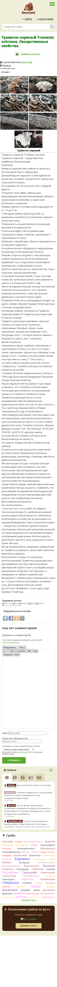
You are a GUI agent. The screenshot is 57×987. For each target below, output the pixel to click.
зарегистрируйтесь (11, 642)
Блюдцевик (7, 855)
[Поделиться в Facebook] (11, 618)
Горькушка (50, 883)
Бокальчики (20, 855)
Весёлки (6, 862)
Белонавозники (25, 848)
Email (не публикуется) (14, 738)
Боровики (22, 859)
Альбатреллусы (33, 841)
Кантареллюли (48, 897)
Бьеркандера (39, 859)
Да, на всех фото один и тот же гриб (34, 785)
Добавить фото (28, 926)
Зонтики (21, 897)
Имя (4, 733)
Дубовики (7, 893)
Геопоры (50, 869)
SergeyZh (26, 62)
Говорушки (10, 882)
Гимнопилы (9, 875)
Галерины (8, 869)
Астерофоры (22, 845)
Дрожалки (49, 890)
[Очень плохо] (7, 603)
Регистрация (46, 19)
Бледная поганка (47, 852)
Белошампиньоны (11, 852)
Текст (22, 647)
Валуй (52, 859)
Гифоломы (27, 879)
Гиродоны (50, 876)
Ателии (34, 845)
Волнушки (24, 862)
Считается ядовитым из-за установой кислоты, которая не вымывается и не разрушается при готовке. (28, 795)
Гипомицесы (30, 875)
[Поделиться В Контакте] (5, 618)
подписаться (23, 752)
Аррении (50, 841)
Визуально (9, 647)
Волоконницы (46, 862)
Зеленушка (7, 897)
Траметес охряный (28, 150)
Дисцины (50, 886)
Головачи (27, 882)
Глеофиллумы (47, 879)
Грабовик (6, 886)
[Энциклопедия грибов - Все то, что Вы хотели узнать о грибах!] (28, 9)
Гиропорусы (8, 879)
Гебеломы (37, 869)
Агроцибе (7, 841)
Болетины (35, 855)
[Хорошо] (32, 603)
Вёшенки (49, 865)
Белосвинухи (47, 848)
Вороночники (31, 865)
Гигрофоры (10, 872)
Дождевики (10, 890)
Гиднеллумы (47, 872)
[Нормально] (24, 603)
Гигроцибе (29, 872)
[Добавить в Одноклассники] (16, 618)
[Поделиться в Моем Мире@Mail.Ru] (22, 618)
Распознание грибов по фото (29, 909)
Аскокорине (7, 845)
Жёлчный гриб (32, 893)
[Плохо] (16, 603)
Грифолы (20, 886)
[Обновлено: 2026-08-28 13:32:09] (51, 770)
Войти (28, 19)
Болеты (6, 859)
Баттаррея (6, 848)
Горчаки (39, 883)
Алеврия (18, 841)
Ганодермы (22, 869)
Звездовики (47, 893)
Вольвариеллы (11, 865)
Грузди (36, 886)
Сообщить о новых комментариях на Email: (21, 746)
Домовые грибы (30, 890)
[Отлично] (40, 603)
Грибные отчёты (30, 54)
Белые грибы (29, 851)
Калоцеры (35, 897)
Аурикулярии (47, 844)
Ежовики (19, 893)
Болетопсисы (49, 855)
